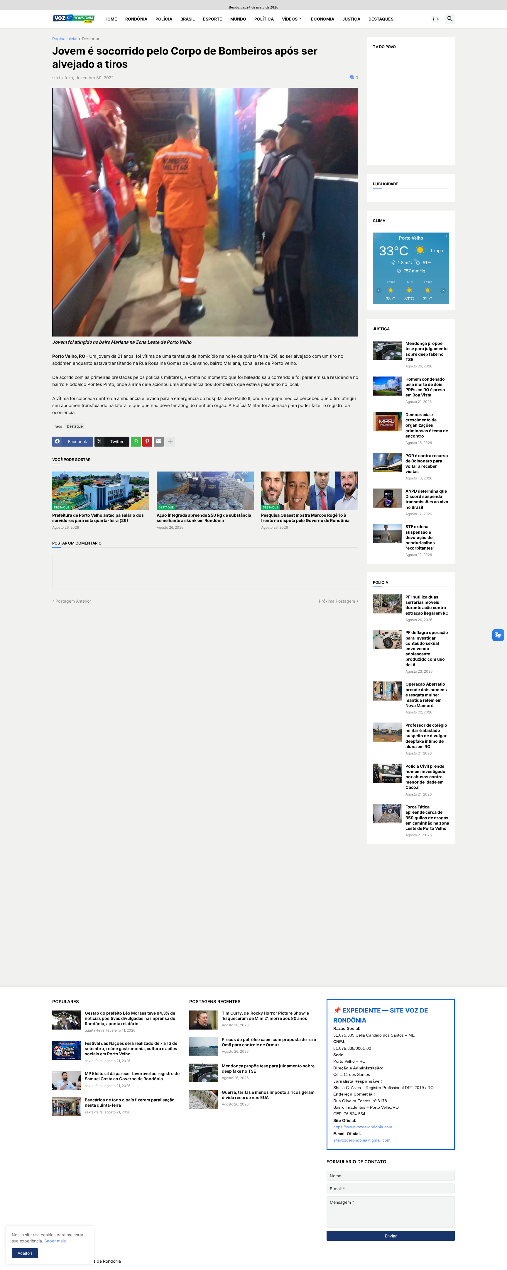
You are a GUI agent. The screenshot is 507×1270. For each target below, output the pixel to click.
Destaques (381, 18)
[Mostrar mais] (170, 442)
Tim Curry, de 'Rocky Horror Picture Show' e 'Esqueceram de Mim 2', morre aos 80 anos (265, 1015)
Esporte (212, 18)
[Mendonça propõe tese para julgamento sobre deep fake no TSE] (387, 350)
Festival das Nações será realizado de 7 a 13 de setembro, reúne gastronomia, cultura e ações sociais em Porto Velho (131, 1048)
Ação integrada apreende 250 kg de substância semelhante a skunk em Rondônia (204, 518)
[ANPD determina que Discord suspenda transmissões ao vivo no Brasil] (387, 498)
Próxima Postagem (337, 600)
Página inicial (64, 39)
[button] (436, 19)
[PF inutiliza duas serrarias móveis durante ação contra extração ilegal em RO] (387, 603)
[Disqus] (205, 677)
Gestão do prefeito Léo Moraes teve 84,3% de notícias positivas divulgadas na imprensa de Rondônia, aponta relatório (130, 1018)
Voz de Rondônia (105, 1261)
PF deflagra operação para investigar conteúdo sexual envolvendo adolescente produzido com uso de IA (426, 648)
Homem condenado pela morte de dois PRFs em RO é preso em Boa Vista (425, 387)
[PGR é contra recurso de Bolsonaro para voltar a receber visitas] (387, 462)
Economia (322, 18)
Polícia (164, 18)
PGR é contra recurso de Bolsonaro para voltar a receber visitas (426, 463)
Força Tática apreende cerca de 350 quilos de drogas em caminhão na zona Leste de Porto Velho (427, 817)
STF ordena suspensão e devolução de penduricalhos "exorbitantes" (420, 537)
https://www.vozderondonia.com (362, 1127)
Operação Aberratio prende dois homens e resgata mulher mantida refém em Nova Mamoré (426, 694)
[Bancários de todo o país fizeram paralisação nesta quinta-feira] (66, 1106)
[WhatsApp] (136, 442)
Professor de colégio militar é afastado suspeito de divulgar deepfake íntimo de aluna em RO (426, 736)
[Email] (159, 442)
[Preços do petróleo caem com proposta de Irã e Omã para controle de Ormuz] (203, 1046)
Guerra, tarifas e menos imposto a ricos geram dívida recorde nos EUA (268, 1095)
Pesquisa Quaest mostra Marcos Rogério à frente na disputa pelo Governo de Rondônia (305, 518)
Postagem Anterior (73, 600)
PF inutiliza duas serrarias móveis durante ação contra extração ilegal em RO (427, 604)
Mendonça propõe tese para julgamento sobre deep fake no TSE (426, 351)
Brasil (187, 18)
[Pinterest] (147, 442)
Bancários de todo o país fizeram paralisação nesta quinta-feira (130, 1102)
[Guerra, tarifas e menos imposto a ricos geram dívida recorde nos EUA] (203, 1099)
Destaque (91, 39)
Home (110, 18)
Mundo (238, 18)
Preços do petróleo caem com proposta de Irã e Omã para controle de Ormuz (269, 1042)
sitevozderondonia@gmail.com (362, 1140)
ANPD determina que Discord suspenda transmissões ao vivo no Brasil (426, 499)
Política (264, 18)
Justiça (351, 18)
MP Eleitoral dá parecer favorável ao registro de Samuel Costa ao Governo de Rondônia (132, 1076)
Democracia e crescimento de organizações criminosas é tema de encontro (426, 425)
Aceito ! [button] (25, 1253)
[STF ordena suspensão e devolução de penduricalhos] (387, 533)
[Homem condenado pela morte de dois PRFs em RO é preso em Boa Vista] (387, 386)
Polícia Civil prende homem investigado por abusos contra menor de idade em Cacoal (425, 777)
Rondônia (136, 18)
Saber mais (55, 1240)
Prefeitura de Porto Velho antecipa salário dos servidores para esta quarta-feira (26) (98, 518)
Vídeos (290, 18)
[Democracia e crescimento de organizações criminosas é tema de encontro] (387, 421)
